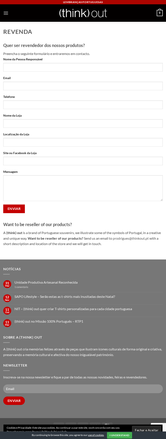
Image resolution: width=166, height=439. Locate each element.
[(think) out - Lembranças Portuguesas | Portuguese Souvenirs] (83, 13)
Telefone (9, 96)
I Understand (119, 435)
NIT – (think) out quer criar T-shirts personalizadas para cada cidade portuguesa (73, 309)
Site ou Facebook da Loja (20, 153)
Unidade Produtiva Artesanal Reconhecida (46, 282)
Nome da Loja (12, 115)
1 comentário (27, 287)
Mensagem (10, 171)
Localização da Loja (16, 134)
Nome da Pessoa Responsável (23, 59)
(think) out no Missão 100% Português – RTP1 (48, 321)
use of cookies (96, 435)
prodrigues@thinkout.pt (131, 238)
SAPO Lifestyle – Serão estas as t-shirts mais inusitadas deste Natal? (64, 296)
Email (7, 78)
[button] (5, 13)
